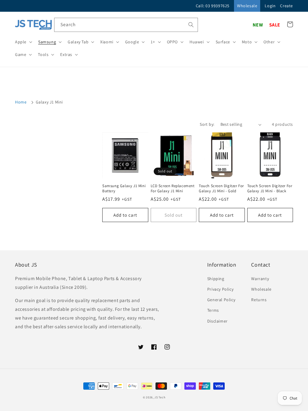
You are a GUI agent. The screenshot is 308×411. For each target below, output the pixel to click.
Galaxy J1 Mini (49, 102)
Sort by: (207, 124)
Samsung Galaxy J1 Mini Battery (124, 188)
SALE (274, 25)
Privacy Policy (220, 289)
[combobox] (126, 25)
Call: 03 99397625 (212, 5)
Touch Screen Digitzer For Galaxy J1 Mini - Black (269, 188)
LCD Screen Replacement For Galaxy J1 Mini (173, 188)
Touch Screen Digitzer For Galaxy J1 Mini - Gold (221, 188)
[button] (23, 42)
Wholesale (247, 5)
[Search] (191, 24)
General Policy (221, 299)
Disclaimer (217, 321)
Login (270, 5)
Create (286, 5)
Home (20, 102)
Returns (258, 299)
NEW (258, 25)
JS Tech (159, 397)
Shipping (215, 278)
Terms (213, 310)
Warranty (260, 278)
